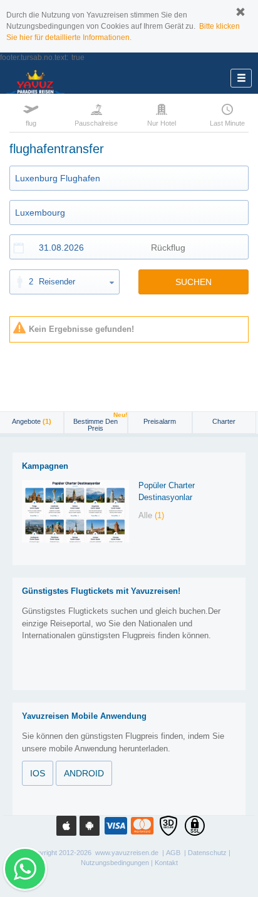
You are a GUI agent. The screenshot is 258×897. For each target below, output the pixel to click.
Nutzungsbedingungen (115, 862)
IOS (37, 773)
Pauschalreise (96, 123)
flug (31, 123)
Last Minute (227, 123)
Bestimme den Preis (100, 422)
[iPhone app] (66, 826)
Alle (151, 515)
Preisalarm (159, 421)
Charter (223, 421)
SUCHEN (193, 282)
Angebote (31, 421)
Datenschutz (207, 852)
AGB (173, 852)
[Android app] (90, 826)
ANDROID (84, 773)
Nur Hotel (161, 123)
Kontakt (166, 862)
